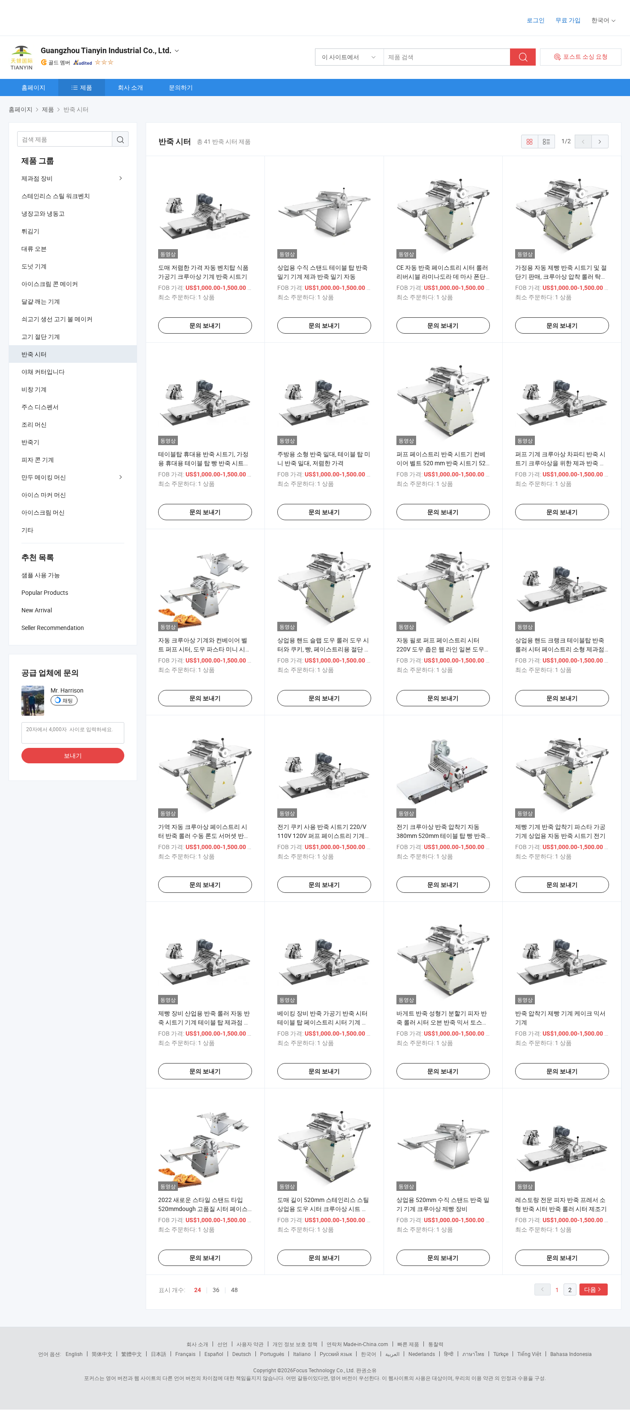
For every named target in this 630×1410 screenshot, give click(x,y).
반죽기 (30, 442)
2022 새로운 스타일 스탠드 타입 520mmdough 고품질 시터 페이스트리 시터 (203, 1209)
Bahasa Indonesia (571, 1353)
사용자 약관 (250, 1344)
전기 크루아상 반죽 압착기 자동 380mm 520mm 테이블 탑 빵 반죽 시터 (441, 835)
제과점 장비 (37, 178)
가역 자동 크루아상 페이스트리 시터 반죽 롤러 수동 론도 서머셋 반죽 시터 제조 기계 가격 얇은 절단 (204, 835)
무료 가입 (568, 20)
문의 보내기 (205, 325)
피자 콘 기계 (37, 459)
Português (272, 1353)
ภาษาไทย (473, 1353)
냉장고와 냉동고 (43, 213)
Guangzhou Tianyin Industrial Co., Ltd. (106, 50)
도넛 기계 (34, 266)
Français (185, 1353)
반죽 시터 (34, 354)
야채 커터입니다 (43, 372)
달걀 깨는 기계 (40, 301)
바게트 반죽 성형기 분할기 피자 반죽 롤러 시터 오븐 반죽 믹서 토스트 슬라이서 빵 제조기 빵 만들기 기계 (442, 1022)
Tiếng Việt (529, 1353)
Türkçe (500, 1353)
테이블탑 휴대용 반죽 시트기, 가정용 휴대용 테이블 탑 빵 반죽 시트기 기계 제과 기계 (204, 463)
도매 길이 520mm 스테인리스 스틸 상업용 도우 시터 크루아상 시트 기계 (323, 1209)
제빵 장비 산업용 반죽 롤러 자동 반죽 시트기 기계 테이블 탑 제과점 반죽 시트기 (204, 1022)
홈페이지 (33, 87)
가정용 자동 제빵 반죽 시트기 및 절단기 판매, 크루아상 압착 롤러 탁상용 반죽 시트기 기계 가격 (561, 276)
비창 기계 (34, 389)
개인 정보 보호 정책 (295, 1344)
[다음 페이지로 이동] (600, 141)
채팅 (68, 700)
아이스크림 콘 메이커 (49, 284)
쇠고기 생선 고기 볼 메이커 (57, 319)
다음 (590, 1289)
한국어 (368, 1353)
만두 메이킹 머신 (43, 477)
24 (197, 1289)
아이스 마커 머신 (43, 495)
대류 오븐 (34, 248)
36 (216, 1290)
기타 (27, 530)
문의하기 (181, 87)
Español (213, 1353)
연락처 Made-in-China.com (357, 1344)
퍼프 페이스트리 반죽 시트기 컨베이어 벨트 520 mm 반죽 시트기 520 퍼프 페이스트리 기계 (442, 463)
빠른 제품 (408, 1344)
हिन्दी (448, 1353)
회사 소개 (130, 87)
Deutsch (241, 1353)
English (74, 1353)
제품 (86, 87)
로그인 (536, 20)
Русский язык (336, 1353)
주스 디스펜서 (40, 407)
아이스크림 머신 (43, 512)
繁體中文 (131, 1353)
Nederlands (421, 1353)
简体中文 (102, 1353)
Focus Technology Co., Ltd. (324, 1370)
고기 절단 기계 (40, 336)
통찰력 (436, 1344)
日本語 (158, 1353)
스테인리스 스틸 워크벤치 (55, 196)
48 (234, 1290)
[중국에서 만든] (64, 17)
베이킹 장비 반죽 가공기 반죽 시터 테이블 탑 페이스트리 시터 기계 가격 (322, 1022)
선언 (222, 1344)
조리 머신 (34, 424)
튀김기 (30, 231)
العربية (392, 1353)
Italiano (302, 1353)
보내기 (73, 755)
